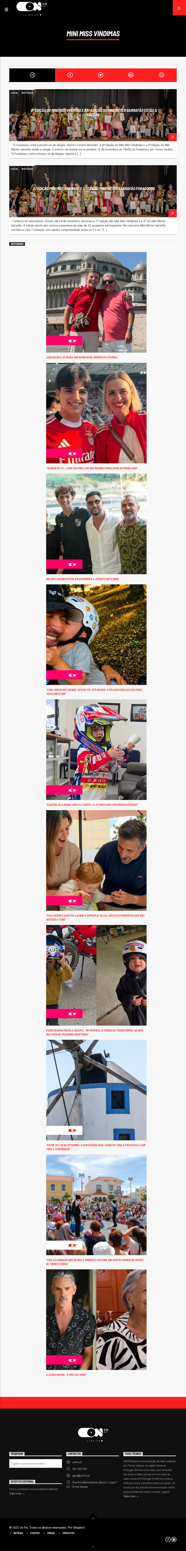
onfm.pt (77, 1462)
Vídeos (51, 1533)
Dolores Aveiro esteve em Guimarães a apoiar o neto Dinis (82, 579)
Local (14, 92)
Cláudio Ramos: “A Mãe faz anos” (66, 1374)
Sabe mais (129, 1496)
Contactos (68, 1533)
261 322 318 (79, 1468)
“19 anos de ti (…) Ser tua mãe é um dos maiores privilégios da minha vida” (92, 468)
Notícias (27, 92)
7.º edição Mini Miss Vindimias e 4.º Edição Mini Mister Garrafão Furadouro (94, 188)
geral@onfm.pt (81, 1475)
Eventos (35, 1533)
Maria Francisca (20, 211)
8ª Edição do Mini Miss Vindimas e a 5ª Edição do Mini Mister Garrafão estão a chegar (94, 112)
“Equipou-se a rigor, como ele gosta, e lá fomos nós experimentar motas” (92, 804)
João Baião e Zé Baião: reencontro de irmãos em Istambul (82, 357)
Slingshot (79, 1527)
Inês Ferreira (18, 135)
